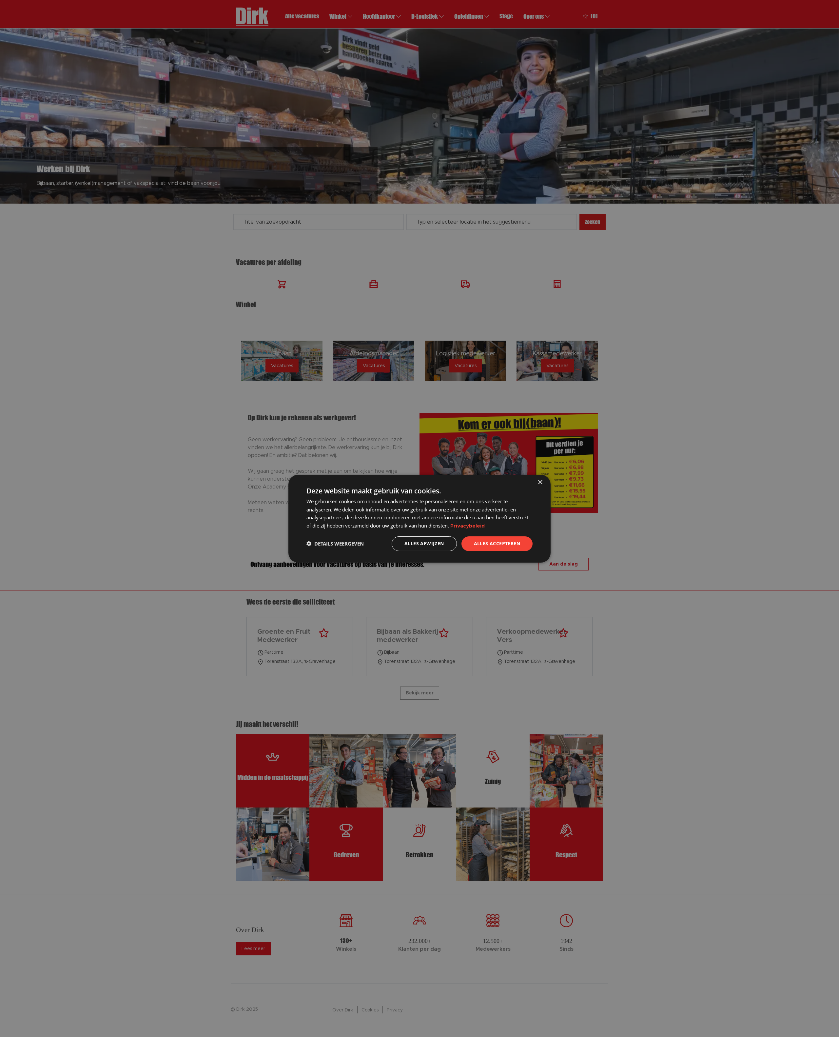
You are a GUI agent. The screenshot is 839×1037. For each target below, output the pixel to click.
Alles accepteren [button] (497, 543)
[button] (335, 543)
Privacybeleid (467, 526)
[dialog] (419, 518)
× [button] (539, 482)
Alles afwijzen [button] (424, 543)
